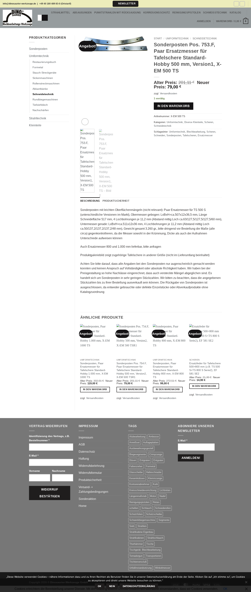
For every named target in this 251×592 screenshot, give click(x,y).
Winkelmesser (162, 567)
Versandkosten (168, 93)
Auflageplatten (150, 442)
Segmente (164, 520)
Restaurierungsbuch (44, 61)
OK (99, 586)
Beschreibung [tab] (90, 200)
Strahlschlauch (155, 537)
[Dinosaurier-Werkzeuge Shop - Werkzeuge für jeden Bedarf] (17, 18)
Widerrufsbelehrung (91, 465)
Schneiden (159, 135)
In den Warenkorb (173, 106)
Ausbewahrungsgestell (141, 448)
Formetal (38, 67)
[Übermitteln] (45, 18)
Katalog (235, 12)
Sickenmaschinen (43, 77)
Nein (112, 586)
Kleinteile (35, 125)
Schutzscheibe (154, 514)
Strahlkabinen (136, 537)
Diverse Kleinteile (193, 122)
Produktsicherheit (90, 480)
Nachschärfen (41, 110)
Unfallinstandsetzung (140, 567)
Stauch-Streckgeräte (44, 72)
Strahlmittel (60, 12)
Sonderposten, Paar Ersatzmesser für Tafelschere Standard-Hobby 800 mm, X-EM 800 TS (168, 370)
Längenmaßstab (137, 496)
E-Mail (33, 455)
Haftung (84, 458)
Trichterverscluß (138, 561)
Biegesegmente (137, 454)
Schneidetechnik (43, 94)
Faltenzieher (135, 466)
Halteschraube (153, 472)
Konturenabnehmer (139, 484)
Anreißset (134, 442)
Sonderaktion (87, 498)
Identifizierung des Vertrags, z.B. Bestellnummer (49, 438)
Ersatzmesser (205, 135)
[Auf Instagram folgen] (242, 3)
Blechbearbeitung (196, 131)
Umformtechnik (39, 56)
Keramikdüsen (137, 478)
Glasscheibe (136, 472)
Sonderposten (38, 48)
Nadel (162, 496)
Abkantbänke (40, 88)
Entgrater (158, 460)
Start (158, 38)
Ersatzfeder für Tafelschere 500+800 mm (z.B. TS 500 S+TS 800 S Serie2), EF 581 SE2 (205, 368)
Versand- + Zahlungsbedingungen (93, 489)
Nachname (59, 470)
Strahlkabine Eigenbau (141, 532)
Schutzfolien (136, 514)
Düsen (132, 460)
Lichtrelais (165, 490)
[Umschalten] (67, 49)
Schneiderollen (163, 508)
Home (83, 505)
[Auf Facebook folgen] (236, 3)
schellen (133, 508)
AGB (82, 444)
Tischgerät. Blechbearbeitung (144, 549)
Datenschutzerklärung (139, 586)
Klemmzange (155, 478)
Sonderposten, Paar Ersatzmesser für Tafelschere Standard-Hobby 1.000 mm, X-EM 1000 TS (94, 370)
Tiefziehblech (40, 104)
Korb (155, 484)
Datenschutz (87, 451)
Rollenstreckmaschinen (46, 83)
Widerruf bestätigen (50, 493)
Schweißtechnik (215, 12)
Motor (153, 496)
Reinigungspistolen (186, 12)
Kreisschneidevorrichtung (142, 490)
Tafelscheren (189, 135)
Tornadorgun (135, 555)
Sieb (131, 526)
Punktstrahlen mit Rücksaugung (117, 12)
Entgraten (145, 460)
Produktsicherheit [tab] (116, 200)
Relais (156, 502)
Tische (149, 544)
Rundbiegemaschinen (45, 99)
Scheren (208, 122)
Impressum (86, 437)
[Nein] (246, 583)
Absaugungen (82, 12)
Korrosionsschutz (156, 12)
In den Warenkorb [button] (95, 389)
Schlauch (147, 508)
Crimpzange (155, 454)
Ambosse (154, 436)
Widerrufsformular (90, 472)
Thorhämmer (136, 544)
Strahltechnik (37, 118)
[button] (125, 4)
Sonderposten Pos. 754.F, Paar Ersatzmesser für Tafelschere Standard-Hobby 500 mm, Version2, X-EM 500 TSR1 (131, 370)
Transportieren (153, 555)
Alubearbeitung (137, 436)
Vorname (35, 470)
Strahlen (142, 526)
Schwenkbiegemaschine (142, 520)
